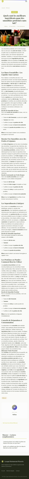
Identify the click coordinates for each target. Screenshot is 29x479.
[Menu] (26, 1)
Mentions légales (10, 470)
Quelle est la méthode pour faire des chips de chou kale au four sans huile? (14, 447)
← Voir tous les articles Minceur (9, 423)
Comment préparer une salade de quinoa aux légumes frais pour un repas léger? (14, 442)
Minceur (8, 7)
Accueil (3, 7)
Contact (18, 470)
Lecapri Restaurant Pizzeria (14, 461)
